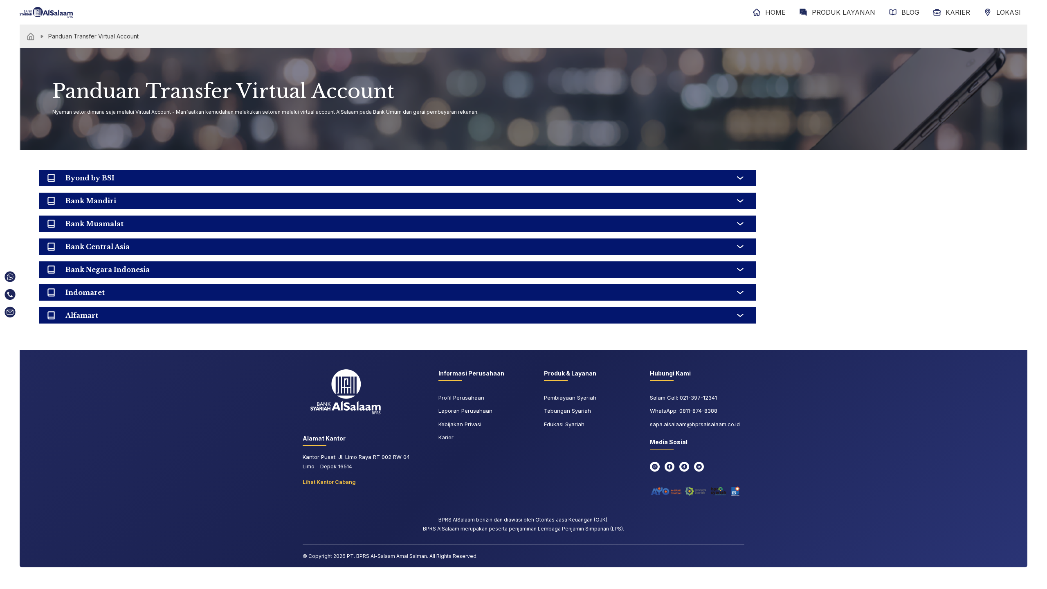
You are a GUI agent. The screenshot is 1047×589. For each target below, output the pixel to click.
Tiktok (684, 467)
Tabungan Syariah (567, 410)
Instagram (655, 467)
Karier (958, 12)
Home (775, 12)
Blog (910, 12)
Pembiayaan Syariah (570, 397)
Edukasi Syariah (564, 424)
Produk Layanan (843, 12)
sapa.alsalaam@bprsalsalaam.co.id (695, 424)
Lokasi (1008, 12)
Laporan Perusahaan (465, 410)
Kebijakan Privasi (459, 424)
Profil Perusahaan (461, 397)
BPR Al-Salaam (46, 12)
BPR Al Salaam (346, 391)
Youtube (699, 467)
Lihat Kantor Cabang (329, 482)
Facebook (669, 467)
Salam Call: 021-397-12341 (683, 397)
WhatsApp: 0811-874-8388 (683, 410)
